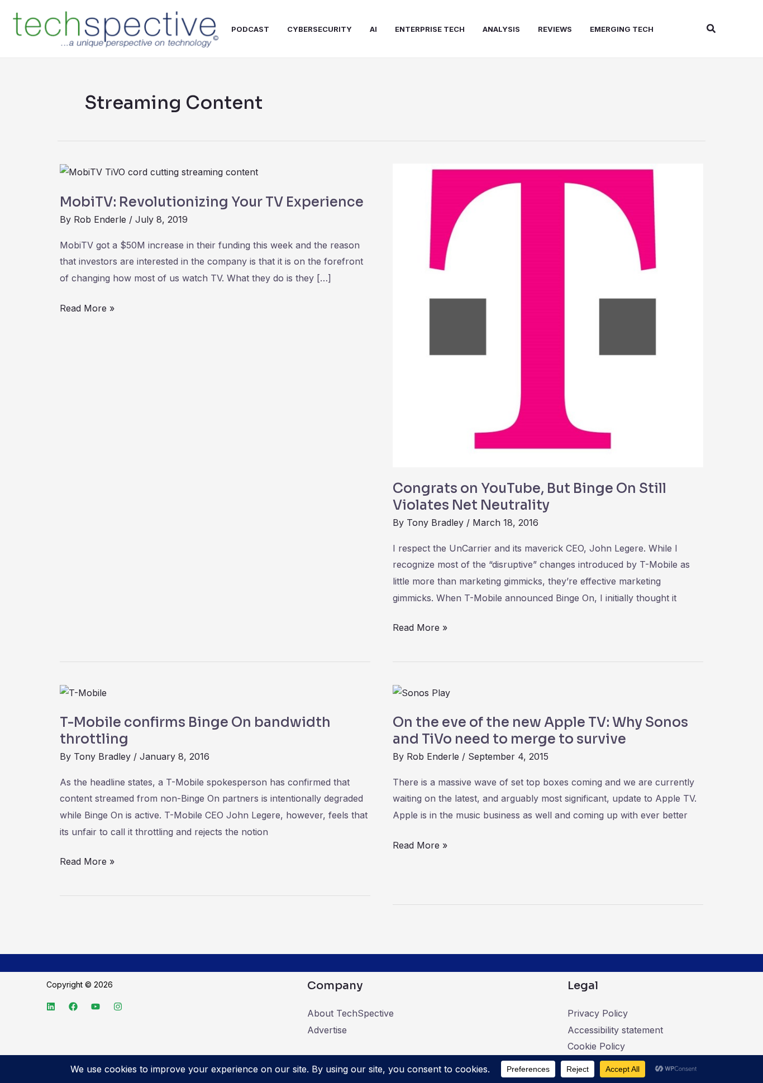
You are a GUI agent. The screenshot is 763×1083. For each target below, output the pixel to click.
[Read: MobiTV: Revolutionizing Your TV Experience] (159, 171)
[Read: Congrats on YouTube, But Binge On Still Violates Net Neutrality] (548, 314)
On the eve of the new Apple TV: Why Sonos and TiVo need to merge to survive (540, 730)
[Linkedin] (50, 1006)
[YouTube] (95, 1006)
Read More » (87, 307)
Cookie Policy (596, 1046)
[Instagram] (117, 1006)
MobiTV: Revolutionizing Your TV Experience (212, 202)
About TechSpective (350, 1013)
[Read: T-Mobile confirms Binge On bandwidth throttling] (83, 692)
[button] (712, 29)
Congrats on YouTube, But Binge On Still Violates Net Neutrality (529, 497)
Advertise (327, 1030)
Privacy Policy (598, 1013)
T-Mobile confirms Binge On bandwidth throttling (195, 730)
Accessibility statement (615, 1030)
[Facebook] (73, 1006)
